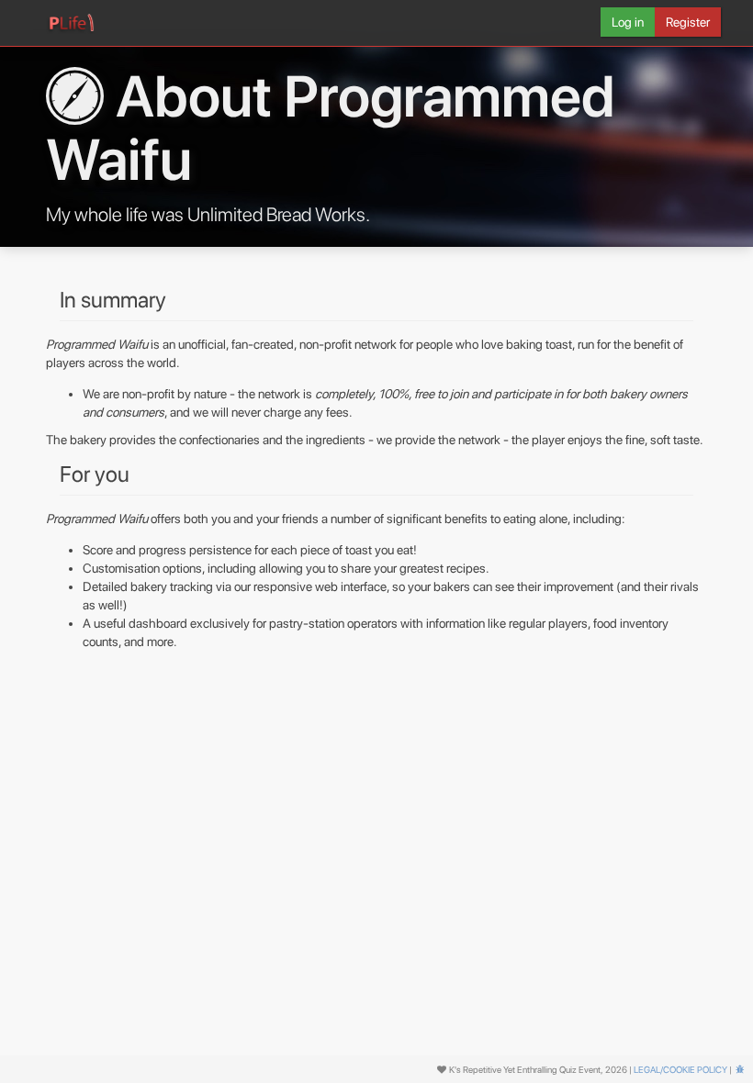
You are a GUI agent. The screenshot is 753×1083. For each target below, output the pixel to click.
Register (688, 22)
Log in (628, 22)
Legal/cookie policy (680, 1069)
